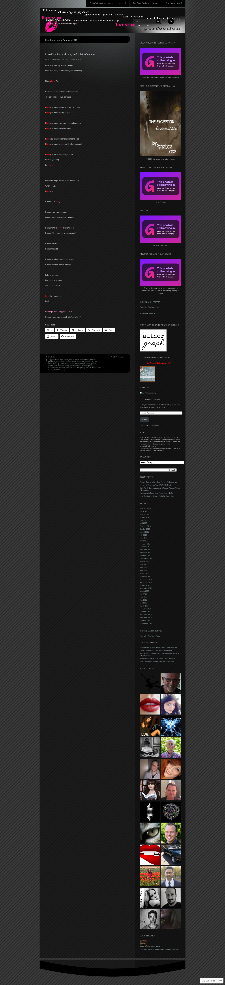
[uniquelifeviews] (171, 726)
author (66, 360)
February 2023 (145, 508)
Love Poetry (64, 364)
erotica (68, 362)
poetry (58, 357)
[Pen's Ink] (150, 683)
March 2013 (144, 606)
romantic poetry (79, 368)
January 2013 (145, 612)
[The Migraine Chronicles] (150, 747)
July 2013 (143, 594)
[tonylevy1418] (171, 855)
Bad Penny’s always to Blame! (145, 3)
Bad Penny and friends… (151, 631)
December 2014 (146, 550)
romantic (69, 368)
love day (56, 364)
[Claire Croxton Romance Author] (171, 769)
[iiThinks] (171, 876)
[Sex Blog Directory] (148, 393)
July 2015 (143, 535)
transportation (95, 368)
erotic (62, 362)
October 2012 (145, 621)
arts (61, 360)
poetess (61, 366)
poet (55, 366)
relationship (74, 366)
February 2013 (145, 609)
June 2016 (143, 520)
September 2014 (146, 559)
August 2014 (144, 561)
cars (58, 362)
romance (62, 368)
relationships (53, 368)
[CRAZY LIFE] (150, 769)
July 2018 (143, 511)
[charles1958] (171, 747)
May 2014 (143, 567)
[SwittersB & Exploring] (171, 683)
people (93, 364)
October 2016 (145, 517)
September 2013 (146, 588)
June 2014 (143, 564)
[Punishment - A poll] (171, 919)
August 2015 (144, 532)
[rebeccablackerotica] (150, 704)
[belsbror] (150, 833)
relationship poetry (86, 366)
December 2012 (146, 615)
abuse (56, 360)
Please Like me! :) (147, 313)
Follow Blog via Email (150, 400)
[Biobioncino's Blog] (171, 812)
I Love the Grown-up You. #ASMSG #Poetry (156, 485)
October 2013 (145, 585)
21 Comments (118, 357)
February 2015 (145, 544)
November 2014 (146, 553)
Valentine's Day (59, 370)
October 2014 (145, 556)
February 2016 (145, 526)
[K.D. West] (150, 726)
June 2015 (143, 538)
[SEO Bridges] (171, 833)
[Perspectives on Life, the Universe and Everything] (150, 812)
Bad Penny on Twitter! (150, 302)
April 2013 (143, 603)
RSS (177, 21)
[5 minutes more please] (150, 876)
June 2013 (143, 597)
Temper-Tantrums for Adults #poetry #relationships (158, 482)
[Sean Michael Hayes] (150, 919)
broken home (84, 360)
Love (50, 364)
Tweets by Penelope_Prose (150, 307)
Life (95, 362)
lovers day (73, 364)
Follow (144, 419)
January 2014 (145, 576)
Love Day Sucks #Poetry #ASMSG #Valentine (70, 54)
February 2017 (145, 514)
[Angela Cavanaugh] (150, 790)
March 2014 (144, 573)
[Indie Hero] (171, 898)
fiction (73, 362)
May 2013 (143, 600)
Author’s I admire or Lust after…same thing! (108, 3)
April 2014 (143, 570)
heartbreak (89, 362)
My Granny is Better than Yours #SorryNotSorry (157, 493)
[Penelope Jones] (112, 20)
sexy (87, 368)
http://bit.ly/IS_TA (74, 317)
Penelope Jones (58, 20)
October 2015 (145, 529)
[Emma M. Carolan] (171, 704)
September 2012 (146, 624)
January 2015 (145, 547)
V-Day (50, 370)
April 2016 (143, 523)
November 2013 (146, 582)
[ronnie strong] (150, 855)
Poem (50, 366)
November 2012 (146, 618)
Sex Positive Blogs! (174, 3)
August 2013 (144, 591)
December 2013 (146, 579)
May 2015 (143, 541)
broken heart (74, 360)
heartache (80, 362)
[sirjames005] (171, 790)
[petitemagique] (150, 898)
